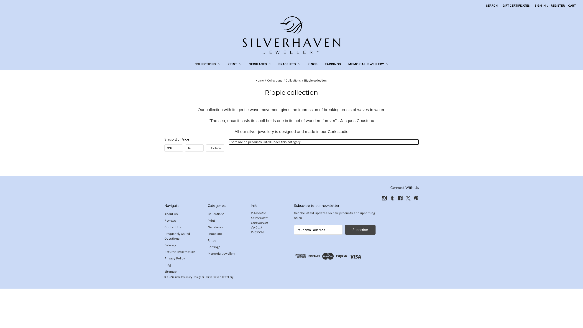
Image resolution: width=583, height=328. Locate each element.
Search (492, 6)
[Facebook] (400, 198)
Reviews (170, 221)
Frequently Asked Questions (177, 236)
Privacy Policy (174, 258)
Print (232, 64)
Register (558, 6)
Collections (205, 64)
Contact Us (172, 227)
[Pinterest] (416, 198)
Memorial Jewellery (366, 64)
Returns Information (179, 252)
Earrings (333, 64)
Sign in (540, 6)
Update (215, 148)
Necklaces (257, 64)
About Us (171, 214)
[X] (408, 198)
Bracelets (287, 64)
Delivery (170, 245)
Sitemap (170, 272)
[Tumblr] (392, 198)
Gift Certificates (516, 6)
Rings (312, 64)
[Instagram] (384, 198)
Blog (167, 265)
